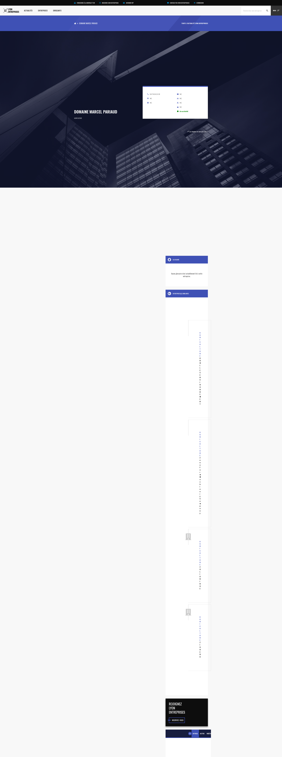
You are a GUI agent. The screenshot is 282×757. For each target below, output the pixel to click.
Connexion (200, 3)
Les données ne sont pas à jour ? (197, 131)
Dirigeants (57, 10)
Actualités (28, 10)
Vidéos (209, 733)
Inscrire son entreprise (110, 3)
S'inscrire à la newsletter (86, 3)
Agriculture (78, 118)
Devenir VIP (130, 3)
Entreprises (43, 10)
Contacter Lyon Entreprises (179, 3)
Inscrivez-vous (177, 720)
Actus (202, 733)
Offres (195, 733)
